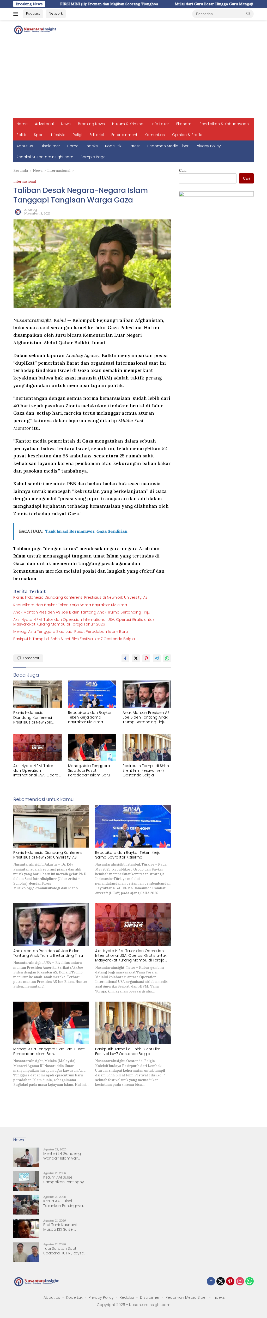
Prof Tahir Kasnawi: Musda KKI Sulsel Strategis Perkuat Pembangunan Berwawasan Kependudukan (60, 1227)
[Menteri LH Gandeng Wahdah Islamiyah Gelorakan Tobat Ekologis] (26, 1157)
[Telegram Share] (157, 658)
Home (22, 123)
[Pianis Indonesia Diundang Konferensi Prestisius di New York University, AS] (37, 694)
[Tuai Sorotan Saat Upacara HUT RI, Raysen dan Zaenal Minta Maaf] (26, 1252)
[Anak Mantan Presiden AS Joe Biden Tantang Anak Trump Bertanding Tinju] (147, 694)
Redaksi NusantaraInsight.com (44, 157)
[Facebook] (211, 1281)
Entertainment (124, 134)
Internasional (24, 181)
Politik (21, 134)
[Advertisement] (133, 79)
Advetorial (44, 123)
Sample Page (93, 157)
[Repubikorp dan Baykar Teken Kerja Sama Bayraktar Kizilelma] (92, 694)
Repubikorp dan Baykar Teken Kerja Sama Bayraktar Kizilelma (70, 605)
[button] (248, 13)
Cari (182, 170)
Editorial (96, 134)
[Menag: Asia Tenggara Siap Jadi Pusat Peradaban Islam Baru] (92, 747)
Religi (77, 134)
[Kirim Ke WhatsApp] (167, 658)
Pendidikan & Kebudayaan (224, 123)
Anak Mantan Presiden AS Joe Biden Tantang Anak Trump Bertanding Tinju (81, 612)
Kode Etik (113, 146)
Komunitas (155, 134)
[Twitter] (220, 1281)
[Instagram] (240, 1281)
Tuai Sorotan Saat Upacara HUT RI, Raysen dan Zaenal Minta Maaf (64, 1250)
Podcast (33, 13)
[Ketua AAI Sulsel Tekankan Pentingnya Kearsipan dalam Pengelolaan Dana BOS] (26, 1205)
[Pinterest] (230, 1281)
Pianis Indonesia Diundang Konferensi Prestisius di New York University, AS (80, 597)
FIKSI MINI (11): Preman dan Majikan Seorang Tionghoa (63, 4)
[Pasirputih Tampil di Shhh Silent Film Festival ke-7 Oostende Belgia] (147, 747)
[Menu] (16, 13)
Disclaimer (50, 146)
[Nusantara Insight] (35, 29)
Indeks (92, 146)
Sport (39, 134)
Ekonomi (184, 123)
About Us (24, 146)
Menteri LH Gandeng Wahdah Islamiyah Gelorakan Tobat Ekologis (62, 1156)
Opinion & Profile (187, 134)
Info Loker (160, 123)
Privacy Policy (208, 146)
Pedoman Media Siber (168, 146)
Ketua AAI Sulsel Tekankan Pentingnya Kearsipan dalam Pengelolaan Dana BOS (65, 1203)
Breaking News (91, 123)
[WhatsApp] (249, 1281)
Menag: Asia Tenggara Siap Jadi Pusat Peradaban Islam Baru (70, 631)
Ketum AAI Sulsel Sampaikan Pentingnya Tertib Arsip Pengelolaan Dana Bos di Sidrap (65, 1179)
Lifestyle (58, 134)
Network (56, 13)
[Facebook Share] (125, 658)
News (66, 123)
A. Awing (30, 210)
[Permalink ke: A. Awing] (17, 211)
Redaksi (127, 1297)
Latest (134, 146)
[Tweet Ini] (136, 658)
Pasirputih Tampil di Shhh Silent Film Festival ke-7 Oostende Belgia (74, 638)
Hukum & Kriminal (128, 123)
